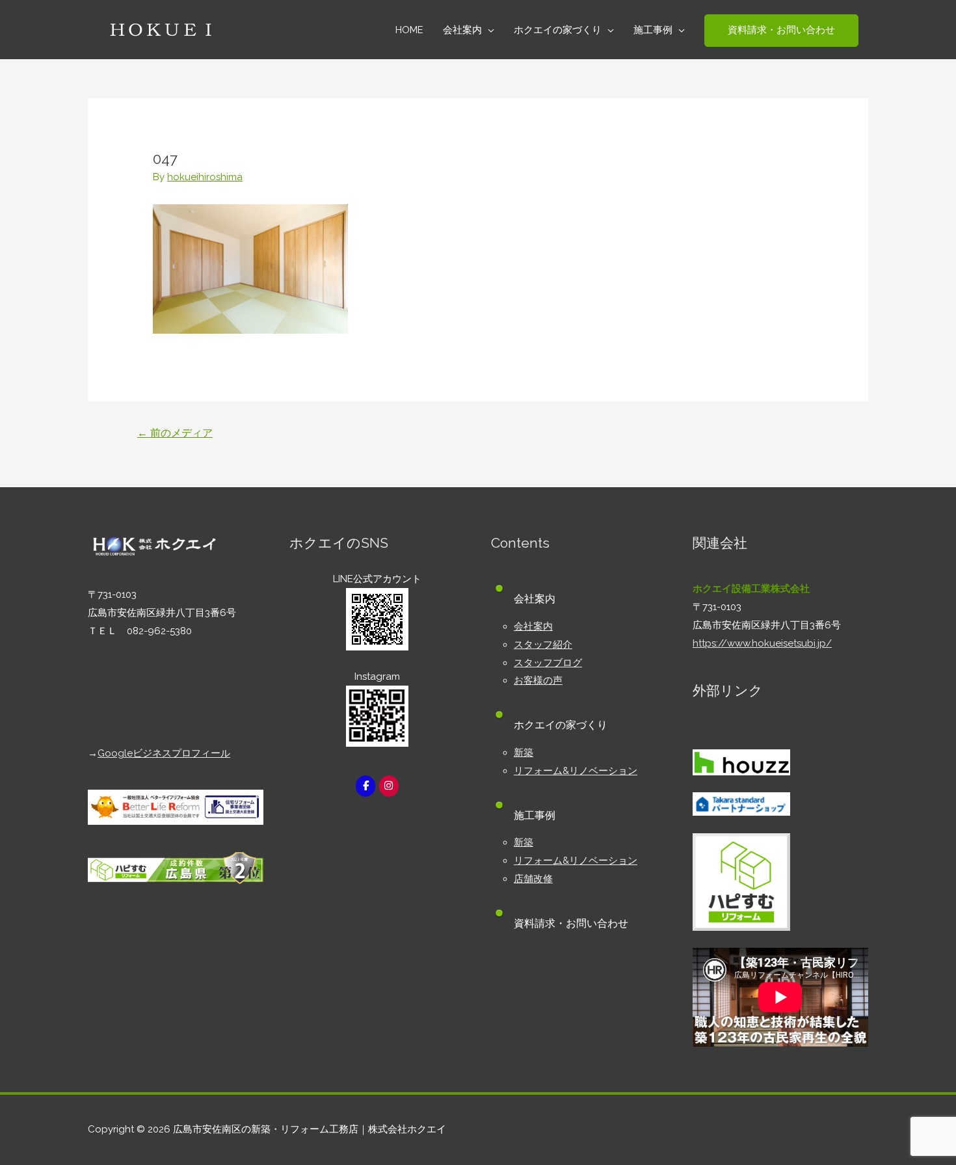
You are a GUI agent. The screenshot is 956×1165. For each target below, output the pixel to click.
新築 (523, 752)
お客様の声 (538, 680)
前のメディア (175, 433)
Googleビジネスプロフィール (164, 753)
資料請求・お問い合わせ (571, 923)
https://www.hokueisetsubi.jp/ (762, 643)
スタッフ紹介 (543, 644)
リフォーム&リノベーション (575, 771)
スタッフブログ (548, 663)
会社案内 (533, 626)
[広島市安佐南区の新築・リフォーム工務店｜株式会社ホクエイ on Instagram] (389, 786)
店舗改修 (533, 879)
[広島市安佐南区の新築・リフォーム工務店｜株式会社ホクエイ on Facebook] (365, 786)
